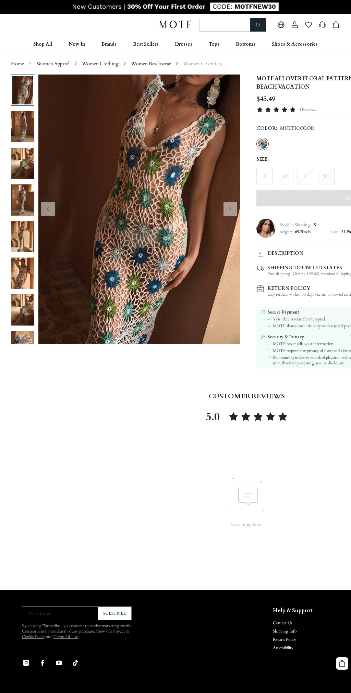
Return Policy (284, 639)
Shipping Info (284, 631)
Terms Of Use (65, 636)
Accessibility (283, 647)
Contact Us (282, 623)
